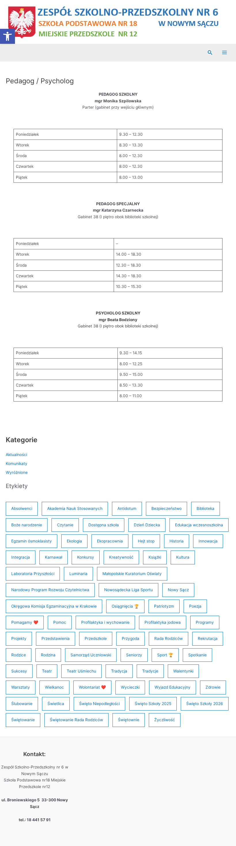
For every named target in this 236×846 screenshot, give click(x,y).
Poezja (195, 606)
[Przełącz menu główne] (225, 53)
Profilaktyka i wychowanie (105, 622)
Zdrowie (212, 687)
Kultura (182, 557)
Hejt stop (146, 541)
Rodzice (18, 655)
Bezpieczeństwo (166, 508)
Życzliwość (164, 719)
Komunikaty (16, 463)
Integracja (20, 557)
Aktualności (16, 454)
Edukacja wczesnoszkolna (199, 525)
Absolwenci (21, 508)
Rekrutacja (208, 638)
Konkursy (85, 557)
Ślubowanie (22, 703)
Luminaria (78, 573)
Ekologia (74, 541)
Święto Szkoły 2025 (153, 703)
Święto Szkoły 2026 (204, 703)
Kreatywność (121, 557)
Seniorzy (134, 655)
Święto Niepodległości (99, 703)
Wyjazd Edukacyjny (173, 687)
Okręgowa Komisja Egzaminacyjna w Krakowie (54, 606)
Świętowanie (23, 719)
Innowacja (208, 541)
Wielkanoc (54, 687)
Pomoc (59, 622)
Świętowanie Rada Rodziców (76, 719)
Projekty (18, 638)
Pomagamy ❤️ (24, 622)
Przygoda (130, 638)
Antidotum (126, 508)
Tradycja (119, 671)
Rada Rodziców (168, 638)
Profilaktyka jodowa (162, 622)
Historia (177, 541)
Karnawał (53, 557)
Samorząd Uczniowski (91, 655)
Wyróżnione (17, 472)
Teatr (47, 671)
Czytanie (65, 525)
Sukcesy (19, 671)
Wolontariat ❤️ (92, 687)
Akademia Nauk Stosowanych (74, 508)
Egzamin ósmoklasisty (31, 541)
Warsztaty (20, 687)
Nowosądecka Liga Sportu (128, 589)
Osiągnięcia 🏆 (125, 606)
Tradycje (150, 671)
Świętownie (128, 719)
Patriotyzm (164, 606)
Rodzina (48, 655)
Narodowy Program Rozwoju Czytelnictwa (50, 589)
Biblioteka (205, 508)
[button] (7, 36)
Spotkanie (197, 655)
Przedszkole (96, 638)
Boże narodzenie (26, 525)
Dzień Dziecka (147, 525)
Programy (205, 622)
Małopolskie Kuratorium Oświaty (132, 573)
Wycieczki (130, 687)
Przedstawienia (55, 638)
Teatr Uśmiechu (81, 671)
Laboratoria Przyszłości (32, 573)
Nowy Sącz (178, 589)
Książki (155, 557)
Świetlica (55, 703)
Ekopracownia (110, 541)
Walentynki (183, 671)
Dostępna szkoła (103, 525)
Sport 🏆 (165, 655)
